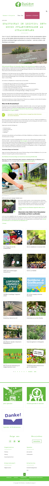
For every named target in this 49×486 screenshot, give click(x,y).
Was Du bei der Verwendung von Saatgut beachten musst (11, 366)
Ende (35, 371)
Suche (46, 9)
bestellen (37, 441)
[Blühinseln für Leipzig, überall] (8, 206)
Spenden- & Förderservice (11, 427)
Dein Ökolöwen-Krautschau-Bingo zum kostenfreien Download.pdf (19, 156)
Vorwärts (30, 371)
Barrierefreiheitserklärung (36, 477)
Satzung (6, 454)
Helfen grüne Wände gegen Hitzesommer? (10, 271)
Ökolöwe (6, 451)
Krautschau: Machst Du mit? (10, 318)
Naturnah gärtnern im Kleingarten (35, 342)
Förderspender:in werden (35, 403)
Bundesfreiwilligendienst (32, 467)
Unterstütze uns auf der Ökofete (35, 318)
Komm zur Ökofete (31, 270)
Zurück (4, 223)
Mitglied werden (7, 467)
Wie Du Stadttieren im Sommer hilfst (36, 247)
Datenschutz (24, 477)
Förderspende (29, 454)
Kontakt (16, 477)
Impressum (8, 477)
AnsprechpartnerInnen (9, 457)
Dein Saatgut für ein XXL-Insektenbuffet (9, 247)
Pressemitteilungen (24, 479)
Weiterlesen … (14, 241)
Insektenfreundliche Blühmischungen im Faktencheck (35, 366)
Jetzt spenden (7, 403)
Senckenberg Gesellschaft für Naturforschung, (22, 108)
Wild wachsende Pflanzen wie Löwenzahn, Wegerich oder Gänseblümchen (18, 66)
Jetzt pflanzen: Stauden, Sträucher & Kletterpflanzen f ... (12, 342)
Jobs (27, 470)
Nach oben (24, 474)
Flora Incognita (11, 110)
